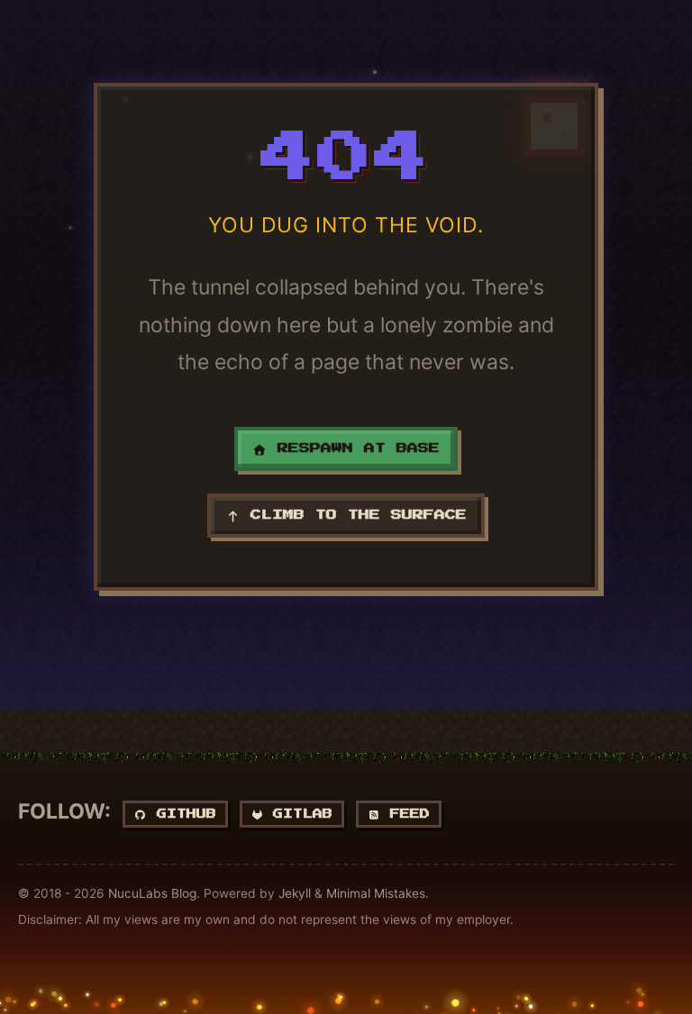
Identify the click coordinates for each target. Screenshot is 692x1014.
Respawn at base (353, 448)
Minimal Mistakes (375, 893)
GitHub (181, 814)
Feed (405, 814)
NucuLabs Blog (152, 893)
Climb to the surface (353, 515)
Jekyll (294, 893)
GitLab (297, 814)
